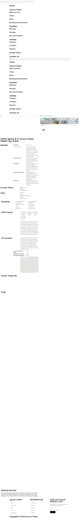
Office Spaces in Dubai (23, 495)
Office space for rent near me (31, 493)
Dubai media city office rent (26, 492)
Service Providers (16, 36)
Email (51, 508)
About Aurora (14, 12)
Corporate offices (21, 493)
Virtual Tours (15, 52)
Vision (11, 16)
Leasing (12, 39)
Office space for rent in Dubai (7, 496)
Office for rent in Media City (18, 496)
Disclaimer (33, 512)
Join (53, 512)
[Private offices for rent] (19, 284)
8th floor (12, 29)
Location (12, 45)
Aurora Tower (15, 9)
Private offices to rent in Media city (31, 496)
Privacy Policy (13, 512)
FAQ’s (32, 510)
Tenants (12, 49)
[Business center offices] (57, 284)
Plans (11, 19)
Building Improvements (18, 22)
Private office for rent (16, 492)
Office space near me (5, 494)
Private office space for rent (12, 495)
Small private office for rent (6, 492)
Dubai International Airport (19, 255)
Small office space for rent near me (17, 494)
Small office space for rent (29, 494)
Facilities (13, 26)
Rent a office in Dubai (32, 495)
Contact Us (14, 56)
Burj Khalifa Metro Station (18, 253)
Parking (12, 32)
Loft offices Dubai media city (11, 493)
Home (12, 5)
